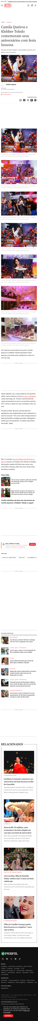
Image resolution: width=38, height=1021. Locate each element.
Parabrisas (11, 982)
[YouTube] (15, 959)
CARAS (3, 968)
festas (22, 557)
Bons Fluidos (28, 966)
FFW (22, 968)
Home (3, 22)
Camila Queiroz (9, 557)
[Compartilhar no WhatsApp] (20, 100)
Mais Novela (20, 970)
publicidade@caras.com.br (9, 1001)
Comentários (7, 94)
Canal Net (4, 980)
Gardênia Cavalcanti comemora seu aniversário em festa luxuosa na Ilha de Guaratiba (19, 782)
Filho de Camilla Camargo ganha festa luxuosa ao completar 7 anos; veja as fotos (18, 927)
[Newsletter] (31, 5)
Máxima (3, 972)
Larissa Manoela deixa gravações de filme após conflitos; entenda (21, 662)
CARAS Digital (11, 84)
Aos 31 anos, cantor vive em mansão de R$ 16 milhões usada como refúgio (22, 651)
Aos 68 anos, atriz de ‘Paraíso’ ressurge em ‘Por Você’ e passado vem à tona (22, 641)
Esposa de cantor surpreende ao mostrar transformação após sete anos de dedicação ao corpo (23, 673)
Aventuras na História (15, 966)
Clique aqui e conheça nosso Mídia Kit (12, 1004)
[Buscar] (28, 5)
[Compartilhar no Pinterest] (35, 100)
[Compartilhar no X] (28, 100)
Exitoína (22, 980)
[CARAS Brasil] (7, 6)
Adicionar (32, 544)
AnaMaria (4, 966)
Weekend (30, 982)
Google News (14, 546)
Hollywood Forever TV (8, 970)
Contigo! (17, 968)
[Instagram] (2, 959)
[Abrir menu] (2, 5)
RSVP (32, 972)
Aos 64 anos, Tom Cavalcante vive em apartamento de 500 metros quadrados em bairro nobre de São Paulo (22, 695)
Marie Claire (30, 980)
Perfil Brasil (11, 972)
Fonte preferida (21, 546)
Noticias (3, 982)
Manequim (29, 970)
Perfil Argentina (21, 982)
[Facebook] (7, 959)
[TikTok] (19, 959)
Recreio (18, 972)
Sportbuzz (25, 972)
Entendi (8, 1015)
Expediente (4, 988)
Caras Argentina (14, 980)
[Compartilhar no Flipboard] (31, 100)
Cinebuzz (10, 968)
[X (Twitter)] (11, 959)
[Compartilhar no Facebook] (24, 100)
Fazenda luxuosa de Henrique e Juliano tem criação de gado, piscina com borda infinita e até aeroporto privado (23, 684)
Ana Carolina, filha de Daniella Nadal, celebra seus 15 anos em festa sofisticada (19, 879)
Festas (9, 22)
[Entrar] (35, 5)
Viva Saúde (4, 974)
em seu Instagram (29, 396)
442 (35, 982)
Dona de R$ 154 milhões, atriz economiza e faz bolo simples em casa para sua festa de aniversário (17, 830)
